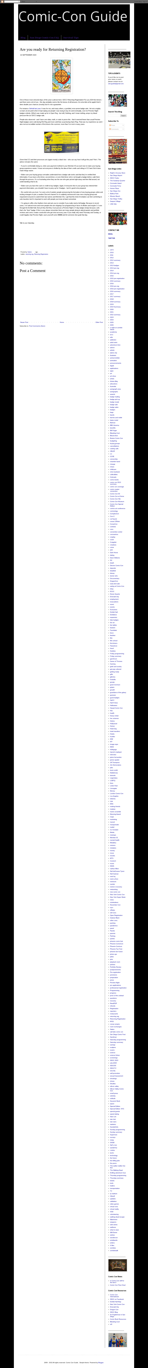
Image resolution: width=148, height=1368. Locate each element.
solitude (112, 1098)
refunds (112, 1006)
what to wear (114, 1230)
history (112, 721)
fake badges (114, 620)
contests (113, 526)
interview (113, 754)
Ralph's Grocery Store (117, 173)
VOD (111, 1212)
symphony (113, 1148)
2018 (112, 299)
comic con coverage (117, 487)
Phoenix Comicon (116, 946)
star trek (113, 1119)
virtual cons (114, 1206)
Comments (115, 129)
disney (112, 573)
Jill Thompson (115, 762)
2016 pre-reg (114, 286)
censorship (114, 459)
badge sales (114, 407)
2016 (112, 283)
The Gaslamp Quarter (117, 180)
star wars (113, 1122)
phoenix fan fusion (116, 951)
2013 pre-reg (114, 268)
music (112, 863)
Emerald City (114, 596)
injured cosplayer (116, 752)
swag (112, 1140)
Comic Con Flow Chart (118, 1285)
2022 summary (115, 315)
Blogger (100, 1362)
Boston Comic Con (116, 438)
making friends (115, 806)
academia (113, 332)
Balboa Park (114, 193)
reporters (113, 1011)
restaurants (114, 1014)
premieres (113, 975)
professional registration (118, 988)
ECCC (112, 591)
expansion (113, 617)
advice (112, 347)
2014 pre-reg (114, 273)
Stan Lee (113, 1116)
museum (113, 861)
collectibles (114, 474)
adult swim (113, 342)
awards (112, 394)
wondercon (114, 1237)
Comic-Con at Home (117, 496)
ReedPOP (113, 1003)
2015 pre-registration (117, 278)
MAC (111, 804)
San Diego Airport (116, 175)
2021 (112, 312)
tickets (112, 1180)
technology (114, 1155)
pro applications (115, 985)
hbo (111, 710)
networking (114, 889)
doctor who (114, 576)
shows (112, 1081)
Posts (113, 125)
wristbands (113, 1240)
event (112, 604)
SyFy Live (113, 1145)
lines (111, 783)
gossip (112, 682)
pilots (112, 957)
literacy (112, 791)
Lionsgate (113, 788)
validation (113, 1201)
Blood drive (114, 435)
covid (112, 539)
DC (111, 560)
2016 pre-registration (117, 289)
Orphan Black (114, 918)
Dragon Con (114, 1309)
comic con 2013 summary (115, 483)
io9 (111, 1324)
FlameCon (113, 646)
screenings (114, 1058)
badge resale (114, 402)
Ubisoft (112, 1196)
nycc (111, 907)
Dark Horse (114, 552)
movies (112, 856)
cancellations (114, 446)
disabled (113, 571)
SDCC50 (113, 1065)
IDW (111, 739)
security (112, 1071)
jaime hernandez (116, 757)
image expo (114, 744)
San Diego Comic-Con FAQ (44, 37)
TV (111, 1191)
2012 (112, 257)
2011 (111, 255)
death (112, 563)
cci (111, 454)
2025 (112, 322)
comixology (114, 511)
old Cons (113, 913)
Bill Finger (113, 430)
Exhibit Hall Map (115, 1302)
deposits (113, 568)
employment (114, 599)
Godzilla (113, 679)
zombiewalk (114, 1250)
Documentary (114, 578)
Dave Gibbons (115, 558)
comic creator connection (114, 490)
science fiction (115, 1055)
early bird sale (115, 584)
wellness (113, 1227)
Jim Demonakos (115, 765)
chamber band (115, 461)
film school (113, 640)
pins (111, 959)
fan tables (113, 625)
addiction (113, 340)
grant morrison (115, 685)
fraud (112, 648)
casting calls (114, 448)
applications (114, 368)
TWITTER (111, 238)
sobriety (112, 1096)
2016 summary (115, 291)
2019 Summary (115, 307)
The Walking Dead (116, 1170)
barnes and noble (116, 417)
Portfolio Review (115, 967)
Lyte (111, 801)
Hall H (112, 700)
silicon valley (114, 1086)
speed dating (114, 1114)
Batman (112, 423)
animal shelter (115, 358)
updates (113, 1199)
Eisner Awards (115, 594)
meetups (113, 835)
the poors (113, 1163)
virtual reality (114, 1209)
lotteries (112, 799)
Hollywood (113, 723)
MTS (111, 858)
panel (112, 928)
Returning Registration (41, 254)
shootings (113, 1078)
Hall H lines (114, 703)
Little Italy (113, 204)
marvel (112, 822)
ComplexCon (114, 514)
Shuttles (113, 1083)
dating (112, 555)
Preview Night (115, 982)
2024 (112, 320)
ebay (111, 589)
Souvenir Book (115, 1101)
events (112, 607)
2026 (112, 325)
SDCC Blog (114, 1312)
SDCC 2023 (114, 1060)
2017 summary (115, 296)
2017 (112, 294)
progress (113, 993)
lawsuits (112, 775)
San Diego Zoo (115, 191)
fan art (112, 622)
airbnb (112, 350)
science (112, 1052)
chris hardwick (115, 472)
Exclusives (113, 609)
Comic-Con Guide (72, 16)
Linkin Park (114, 786)
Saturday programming (118, 1040)
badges (112, 410)
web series (113, 1224)
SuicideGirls (114, 1127)
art (111, 373)
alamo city (113, 353)
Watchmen (113, 1219)
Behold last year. (35, 108)
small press (114, 1093)
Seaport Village (115, 201)
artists (112, 379)
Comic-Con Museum (117, 501)
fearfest (112, 635)
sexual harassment (116, 1076)
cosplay (112, 537)
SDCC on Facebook (117, 1299)
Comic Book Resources (118, 1319)
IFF (111, 742)
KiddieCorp (114, 773)
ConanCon (113, 524)
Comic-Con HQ (115, 499)
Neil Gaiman (114, 874)
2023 (112, 317)
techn (112, 1153)
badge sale (114, 404)
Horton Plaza (114, 188)
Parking (112, 936)
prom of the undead (117, 995)
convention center (116, 532)
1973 (112, 250)
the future (113, 1158)
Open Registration (116, 915)
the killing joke (115, 1160)
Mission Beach (115, 196)
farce (112, 633)
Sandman (113, 1037)
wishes (112, 1235)
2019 (112, 304)
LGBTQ (112, 780)
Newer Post (24, 322)
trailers (112, 1186)
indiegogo (113, 749)
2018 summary (115, 302)
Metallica (113, 843)
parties (112, 938)
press (112, 980)
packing (112, 923)
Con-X (112, 516)
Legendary (113, 778)
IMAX (112, 747)
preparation (114, 977)
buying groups (115, 443)
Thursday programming (118, 1175)
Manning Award (115, 814)
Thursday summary (116, 1178)
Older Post (99, 322)
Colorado (113, 477)
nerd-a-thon (114, 879)
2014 (112, 270)
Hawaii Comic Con (116, 708)
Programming (114, 990)
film (111, 638)
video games (114, 1204)
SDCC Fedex (114, 178)
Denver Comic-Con (116, 565)
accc (111, 334)
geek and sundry (116, 666)
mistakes (113, 848)
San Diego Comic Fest (117, 1034)
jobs (111, 767)
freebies (113, 651)
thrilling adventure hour (118, 1173)
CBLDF (112, 451)
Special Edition (115, 1106)
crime (112, 547)
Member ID (114, 837)
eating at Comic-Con (117, 586)
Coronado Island (115, 183)
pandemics (114, 926)
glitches (112, 677)
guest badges (114, 698)
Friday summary (115, 656)
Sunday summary (116, 1132)
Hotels (112, 734)
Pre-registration (115, 972)
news (112, 900)
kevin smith (114, 770)
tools (111, 1183)
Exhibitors (113, 615)
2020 (112, 309)
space (112, 1104)
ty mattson (113, 1193)
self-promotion (115, 1073)
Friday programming (117, 653)
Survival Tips (71, 37)
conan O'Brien (115, 521)
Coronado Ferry (115, 186)
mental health (114, 840)
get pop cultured (115, 669)
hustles (112, 736)
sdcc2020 (113, 1063)
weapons (113, 1222)
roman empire (115, 1024)
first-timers (113, 643)
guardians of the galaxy (118, 692)
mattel (112, 827)
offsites (112, 910)
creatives (113, 545)
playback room (115, 962)
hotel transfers (115, 731)
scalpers (113, 1047)
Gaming (112, 664)
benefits (112, 428)
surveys (112, 1137)
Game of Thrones (116, 661)
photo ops (113, 954)
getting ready (114, 672)
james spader (114, 760)
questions (113, 998)
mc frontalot (114, 830)
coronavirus (114, 534)
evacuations (114, 602)
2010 (112, 252)
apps (111, 371)
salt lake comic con (116, 1032)
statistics (113, 1124)
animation (113, 360)
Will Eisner (113, 1232)
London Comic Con (116, 793)
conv (111, 529)
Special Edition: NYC (117, 1109)
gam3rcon (113, 659)
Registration (114, 1008)
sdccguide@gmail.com (116, 83)
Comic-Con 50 (115, 494)
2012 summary (115, 260)
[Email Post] (36, 252)
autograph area (115, 389)
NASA (112, 866)
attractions (113, 384)
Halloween (113, 705)
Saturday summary (116, 1042)
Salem (112, 1029)
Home (62, 322)
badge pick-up (115, 399)
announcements (115, 363)
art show (113, 376)
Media (112, 832)
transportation (115, 1188)
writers (112, 1243)
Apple (112, 366)
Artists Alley (114, 381)
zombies (113, 1248)
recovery (113, 1001)
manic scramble (115, 812)
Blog (22, 37)
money (112, 850)
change (112, 464)
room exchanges (116, 1027)
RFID (112, 1021)
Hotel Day (113, 729)
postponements (115, 970)
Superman (113, 1135)
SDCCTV (113, 1068)
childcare (113, 469)
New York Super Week (117, 897)
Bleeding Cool (115, 433)
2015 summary (115, 281)
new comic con (115, 892)
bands (112, 415)
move (112, 853)
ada (111, 337)
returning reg (29, 254)
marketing (113, 819)
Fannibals (113, 630)
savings (112, 1045)
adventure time (115, 345)
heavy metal (114, 716)
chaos (112, 467)
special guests (115, 1111)
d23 (111, 550)
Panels (112, 931)
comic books (114, 480)
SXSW (112, 1142)
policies (112, 964)
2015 (112, 276)
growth (112, 690)
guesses (113, 695)
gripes (112, 687)
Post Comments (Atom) (37, 326)
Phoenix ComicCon (116, 944)
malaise (112, 809)
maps (112, 817)
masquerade (114, 824)
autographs (114, 391)
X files (112, 1245)
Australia (113, 386)
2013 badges (114, 265)
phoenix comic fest (116, 941)
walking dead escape (117, 1217)
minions (112, 845)
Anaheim (113, 355)
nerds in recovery (116, 887)
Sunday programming (117, 1129)
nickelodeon (114, 902)
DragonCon (114, 581)
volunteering (114, 1214)
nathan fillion (114, 868)
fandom (112, 628)
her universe (114, 718)
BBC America (114, 425)
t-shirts (112, 1150)
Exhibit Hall (114, 612)
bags (111, 412)
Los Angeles (114, 796)
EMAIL (110, 234)
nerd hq (112, 876)
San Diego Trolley (116, 199)
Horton (112, 726)
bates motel (114, 420)
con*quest (113, 519)
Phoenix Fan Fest (116, 949)
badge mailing (115, 397)
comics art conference (117, 508)
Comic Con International (114, 1295)
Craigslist (113, 542)
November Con (115, 905)
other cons (113, 920)
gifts (111, 674)
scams (112, 1050)
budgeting (113, 441)
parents (112, 933)
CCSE (112, 456)
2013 (112, 263)
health (112, 713)
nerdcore (113, 881)
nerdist (112, 884)
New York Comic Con (117, 894)
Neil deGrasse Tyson (117, 871)
